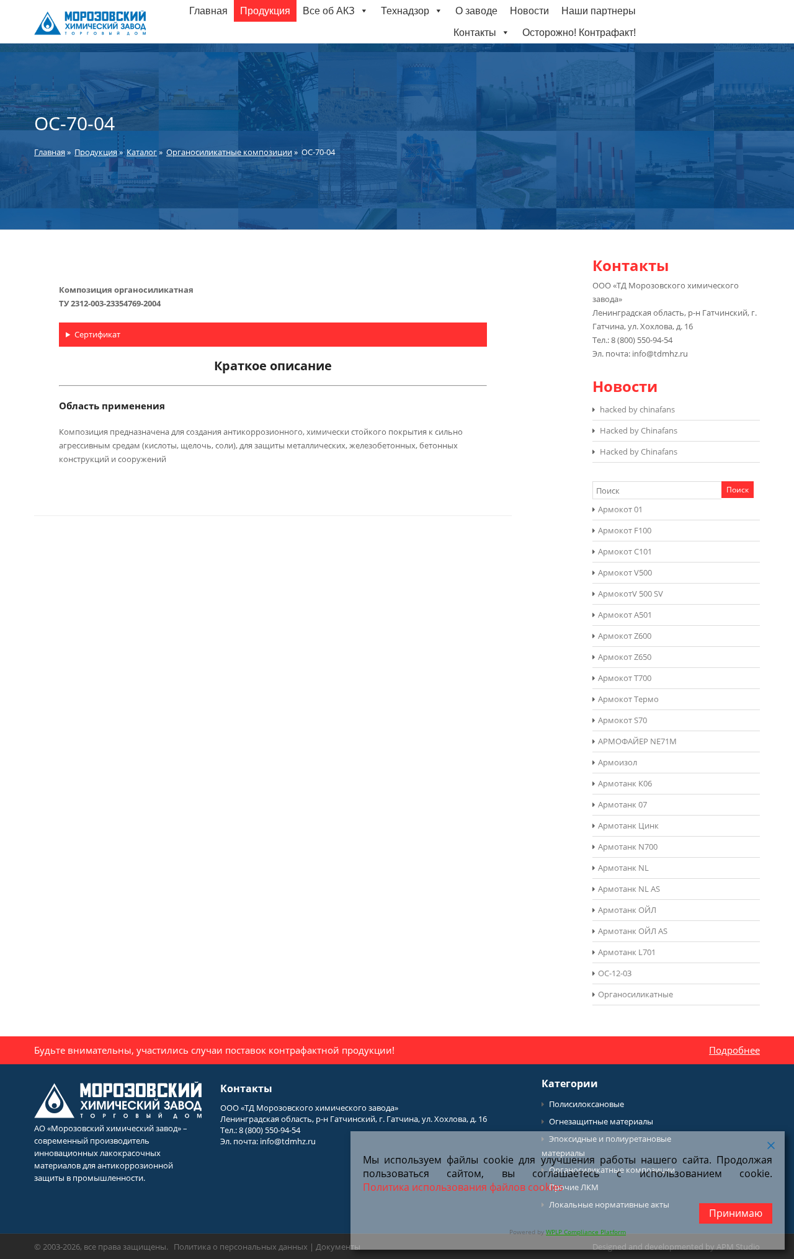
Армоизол (617, 762)
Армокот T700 (624, 677)
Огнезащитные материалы (601, 1121)
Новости (529, 11)
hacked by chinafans (637, 409)
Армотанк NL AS (629, 888)
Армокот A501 (625, 614)
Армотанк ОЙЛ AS (632, 930)
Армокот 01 (620, 509)
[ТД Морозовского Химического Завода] (90, 32)
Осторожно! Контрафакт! (579, 32)
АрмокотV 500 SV (630, 593)
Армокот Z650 (624, 656)
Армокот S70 (622, 720)
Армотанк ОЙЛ (627, 909)
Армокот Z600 (624, 635)
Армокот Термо (628, 699)
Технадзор (405, 11)
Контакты (474, 32)
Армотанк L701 (627, 952)
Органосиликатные (635, 994)
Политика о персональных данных (241, 1246)
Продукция (265, 11)
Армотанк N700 (628, 846)
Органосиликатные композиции (229, 152)
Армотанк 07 (622, 804)
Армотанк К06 (625, 783)
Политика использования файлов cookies (463, 1187)
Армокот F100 (624, 530)
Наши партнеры (598, 11)
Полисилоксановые (586, 1104)
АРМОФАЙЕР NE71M (637, 741)
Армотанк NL (623, 867)
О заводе (476, 11)
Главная (208, 11)
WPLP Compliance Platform (586, 1231)
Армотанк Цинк (628, 825)
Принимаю (735, 1213)
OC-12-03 (614, 973)
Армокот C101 (625, 551)
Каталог (142, 152)
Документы (338, 1246)
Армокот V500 (625, 572)
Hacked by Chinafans (638, 430)
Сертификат (97, 334)
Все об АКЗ (329, 11)
